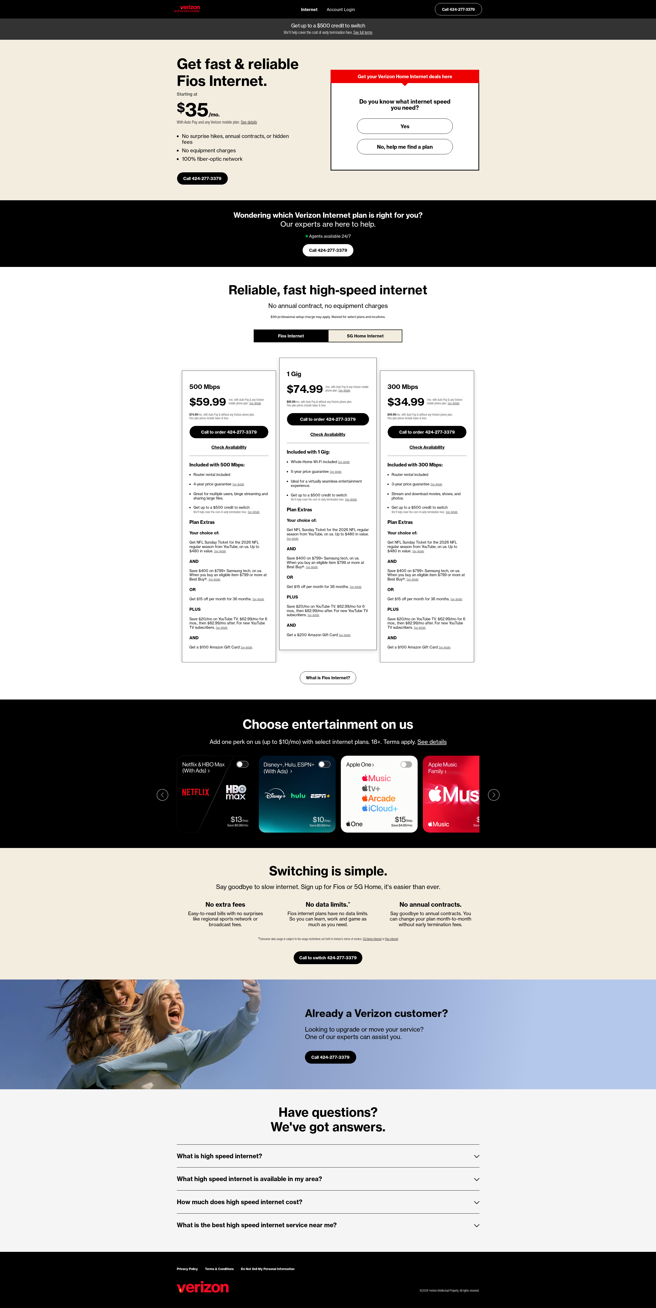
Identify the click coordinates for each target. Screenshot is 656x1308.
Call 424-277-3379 (458, 9)
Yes (405, 126)
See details (249, 123)
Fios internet (391, 939)
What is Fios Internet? (328, 677)
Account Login (341, 9)
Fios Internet (291, 335)
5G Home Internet (365, 335)
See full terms (362, 33)
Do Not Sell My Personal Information (267, 1269)
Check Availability (229, 447)
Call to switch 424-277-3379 (328, 957)
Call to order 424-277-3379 (229, 432)
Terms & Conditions (219, 1269)
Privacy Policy (187, 1269)
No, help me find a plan (405, 147)
